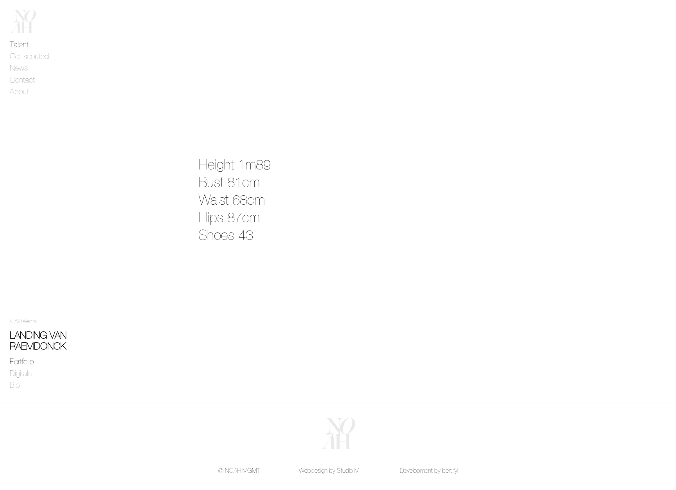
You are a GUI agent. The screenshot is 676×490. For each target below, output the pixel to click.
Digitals (21, 374)
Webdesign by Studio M (329, 471)
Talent (19, 45)
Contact (22, 80)
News (19, 68)
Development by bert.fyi (429, 471)
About (19, 92)
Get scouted (29, 57)
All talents (25, 321)
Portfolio (22, 362)
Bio (15, 385)
